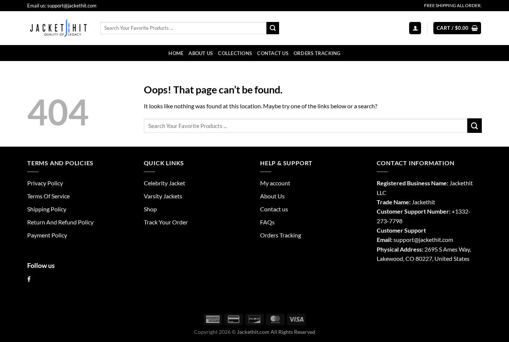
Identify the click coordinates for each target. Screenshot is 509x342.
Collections (235, 53)
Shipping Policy (46, 208)
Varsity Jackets (163, 195)
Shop (150, 208)
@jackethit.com (433, 239)
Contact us (272, 53)
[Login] (415, 28)
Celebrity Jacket (164, 182)
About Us (201, 53)
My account (275, 182)
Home (175, 53)
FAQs (267, 222)
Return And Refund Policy (60, 222)
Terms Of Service (48, 195)
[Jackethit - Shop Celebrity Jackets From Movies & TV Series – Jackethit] (58, 28)
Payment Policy (47, 235)
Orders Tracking (317, 53)
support (403, 239)
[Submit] (272, 28)
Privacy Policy (45, 182)
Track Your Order (166, 222)
